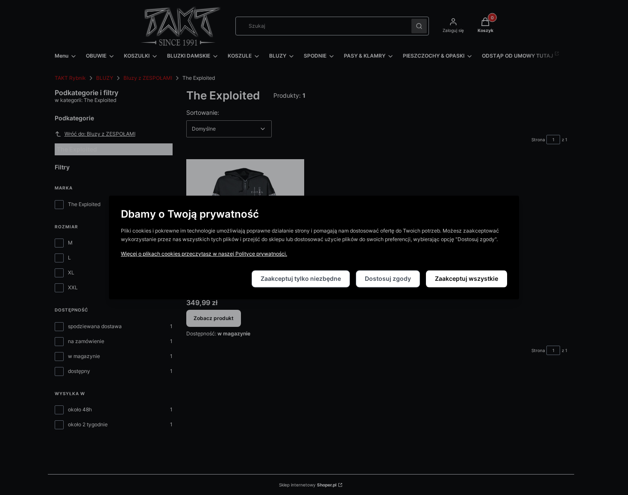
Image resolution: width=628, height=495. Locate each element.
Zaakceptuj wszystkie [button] (466, 278)
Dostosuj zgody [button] (388, 278)
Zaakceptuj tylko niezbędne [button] (301, 278)
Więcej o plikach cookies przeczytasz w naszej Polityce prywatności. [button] (204, 254)
